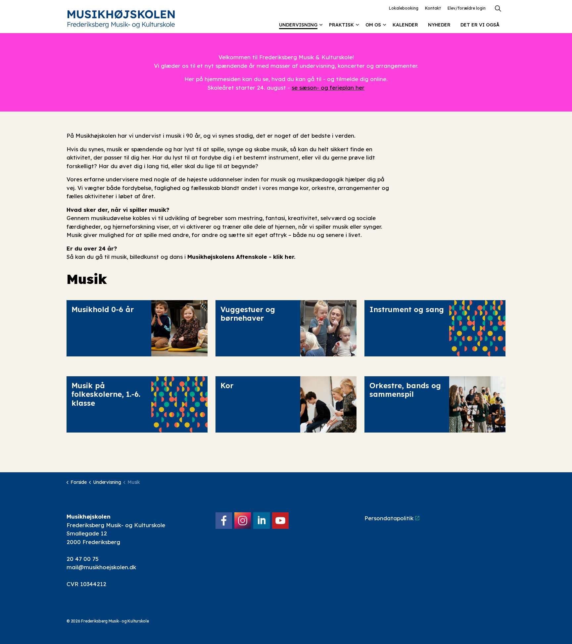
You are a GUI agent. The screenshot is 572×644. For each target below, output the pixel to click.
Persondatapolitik (388, 518)
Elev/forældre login (467, 8)
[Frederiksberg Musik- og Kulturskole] (121, 19)
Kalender (405, 25)
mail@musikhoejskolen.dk (101, 567)
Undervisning (298, 25)
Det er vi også (480, 25)
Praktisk (341, 25)
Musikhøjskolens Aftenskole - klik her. (241, 256)
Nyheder (439, 25)
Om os (373, 25)
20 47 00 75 (83, 558)
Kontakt (433, 8)
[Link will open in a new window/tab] (223, 520)
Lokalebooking (403, 8)
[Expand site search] (497, 8)
